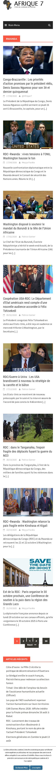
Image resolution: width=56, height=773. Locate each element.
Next (30, 644)
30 (46, 640)
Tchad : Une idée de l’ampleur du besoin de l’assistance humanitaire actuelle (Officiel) (26, 691)
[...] (45, 108)
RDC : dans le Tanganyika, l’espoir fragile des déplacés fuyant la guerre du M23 (27, 451)
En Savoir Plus (22, 767)
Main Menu (14, 25)
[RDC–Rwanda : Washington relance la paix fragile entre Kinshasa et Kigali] (28, 501)
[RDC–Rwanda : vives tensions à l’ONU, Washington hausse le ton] (28, 134)
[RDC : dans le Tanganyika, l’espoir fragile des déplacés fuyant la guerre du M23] (28, 427)
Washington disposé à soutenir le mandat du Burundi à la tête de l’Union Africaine (27, 228)
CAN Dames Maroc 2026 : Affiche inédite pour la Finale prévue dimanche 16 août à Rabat (27, 712)
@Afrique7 (27, 96)
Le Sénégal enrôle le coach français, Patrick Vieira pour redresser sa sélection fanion (27, 679)
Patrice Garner (28, 236)
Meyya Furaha (28, 162)
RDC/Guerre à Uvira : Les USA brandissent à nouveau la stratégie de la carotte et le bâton (26, 381)
